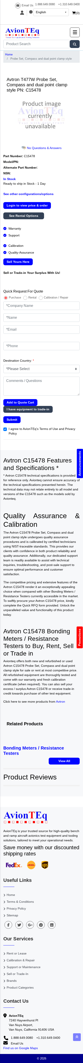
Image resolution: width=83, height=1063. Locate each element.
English (41, 12)
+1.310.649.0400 (69, 4)
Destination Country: (18, 360)
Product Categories (20, 987)
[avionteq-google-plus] (30, 925)
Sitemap (12, 915)
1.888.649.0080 (45, 4)
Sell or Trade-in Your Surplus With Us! (31, 273)
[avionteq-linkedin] (52, 925)
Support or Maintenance (24, 967)
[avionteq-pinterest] (41, 925)
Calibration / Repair (56, 297)
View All (64, 761)
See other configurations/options (28, 194)
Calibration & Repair (21, 960)
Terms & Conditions (20, 901)
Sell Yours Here (18, 261)
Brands (12, 980)
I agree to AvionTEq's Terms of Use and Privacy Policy (42, 431)
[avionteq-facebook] (8, 925)
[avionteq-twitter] (19, 925)
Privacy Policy (16, 908)
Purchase (15, 297)
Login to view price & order (27, 205)
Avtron (60, 701)
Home (9, 54)
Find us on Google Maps (20, 1048)
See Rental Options (23, 215)
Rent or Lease (17, 953)
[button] (75, 32)
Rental (32, 297)
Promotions (79, 637)
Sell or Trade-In (17, 974)
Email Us (27, 5)
